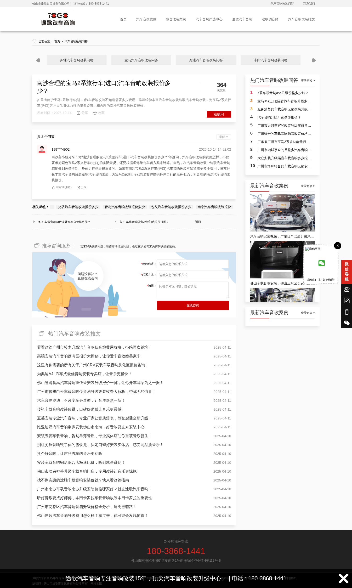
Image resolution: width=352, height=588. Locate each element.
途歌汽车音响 (242, 19)
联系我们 (309, 3)
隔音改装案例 (176, 19)
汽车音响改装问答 (282, 3)
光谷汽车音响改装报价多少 (78, 207)
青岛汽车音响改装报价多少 (125, 207)
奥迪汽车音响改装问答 (206, 60)
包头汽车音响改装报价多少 (171, 207)
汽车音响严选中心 (209, 19)
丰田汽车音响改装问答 (270, 60)
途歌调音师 (270, 19)
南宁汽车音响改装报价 (214, 207)
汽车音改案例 (146, 19)
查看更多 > (308, 80)
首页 (123, 19)
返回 (198, 222)
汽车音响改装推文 (301, 19)
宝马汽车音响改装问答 (141, 60)
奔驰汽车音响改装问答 (76, 60)
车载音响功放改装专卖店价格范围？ (68, 222)
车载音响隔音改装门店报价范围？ (147, 222)
